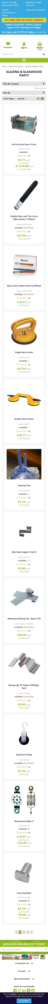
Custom (21, 99)
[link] (15, 990)
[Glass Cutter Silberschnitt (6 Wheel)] (24, 264)
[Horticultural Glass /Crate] (24, 123)
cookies (13, 994)
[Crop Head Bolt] (24, 871)
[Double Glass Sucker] (24, 397)
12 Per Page (8, 99)
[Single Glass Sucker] (24, 331)
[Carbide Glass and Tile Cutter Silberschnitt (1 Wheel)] (24, 195)
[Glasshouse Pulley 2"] (24, 800)
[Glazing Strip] (24, 464)
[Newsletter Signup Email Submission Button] (46, 949)
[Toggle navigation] (24, 60)
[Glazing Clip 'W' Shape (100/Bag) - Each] (24, 663)
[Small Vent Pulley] (24, 733)
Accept (25, 1001)
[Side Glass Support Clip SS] (24, 530)
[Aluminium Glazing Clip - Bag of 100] (24, 597)
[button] (24, 156)
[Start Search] (44, 54)
